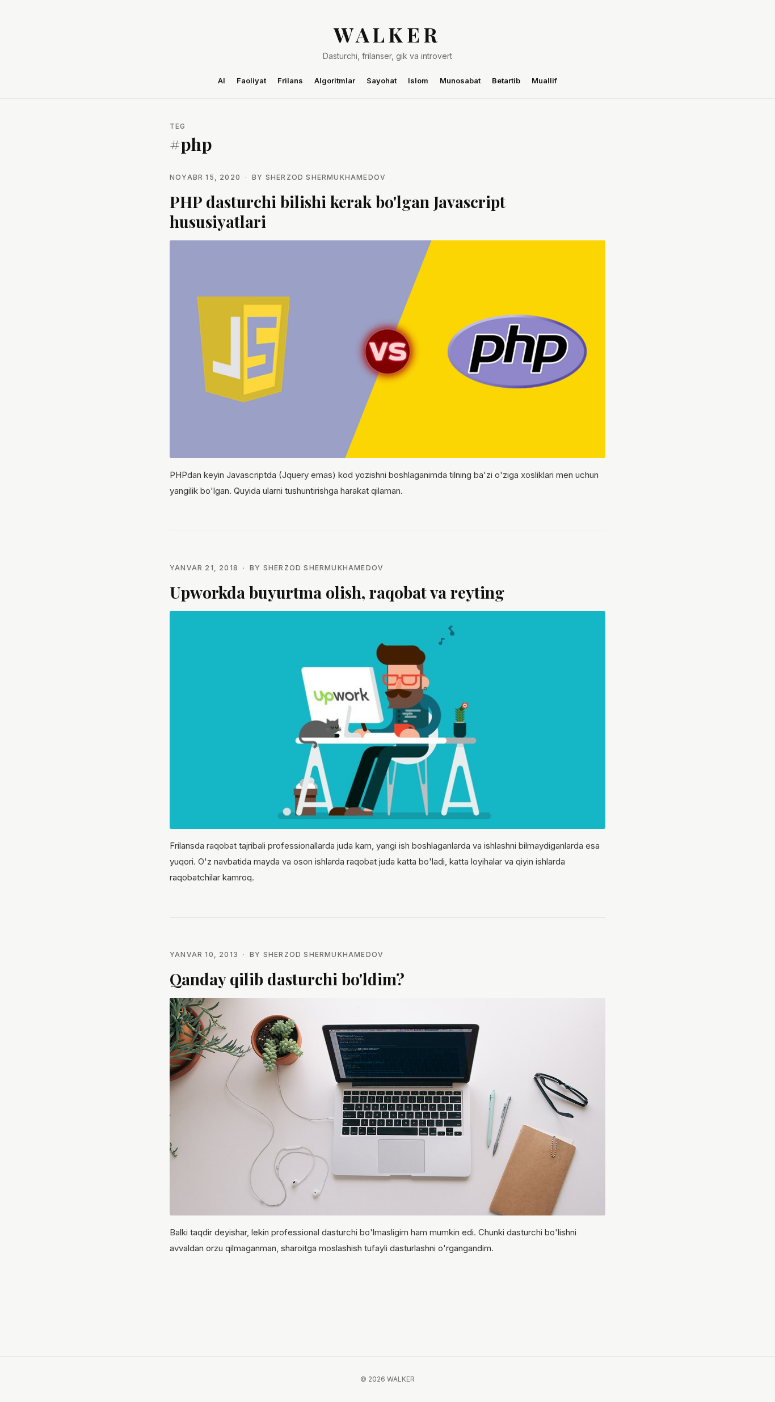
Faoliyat (251, 80)
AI (221, 80)
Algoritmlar (334, 80)
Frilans (290, 80)
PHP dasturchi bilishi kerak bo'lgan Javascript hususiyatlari (338, 211)
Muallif (544, 80)
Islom (418, 80)
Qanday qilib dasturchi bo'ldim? (287, 978)
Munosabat (460, 80)
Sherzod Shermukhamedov (326, 177)
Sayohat (382, 80)
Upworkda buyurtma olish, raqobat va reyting (337, 592)
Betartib (506, 80)
